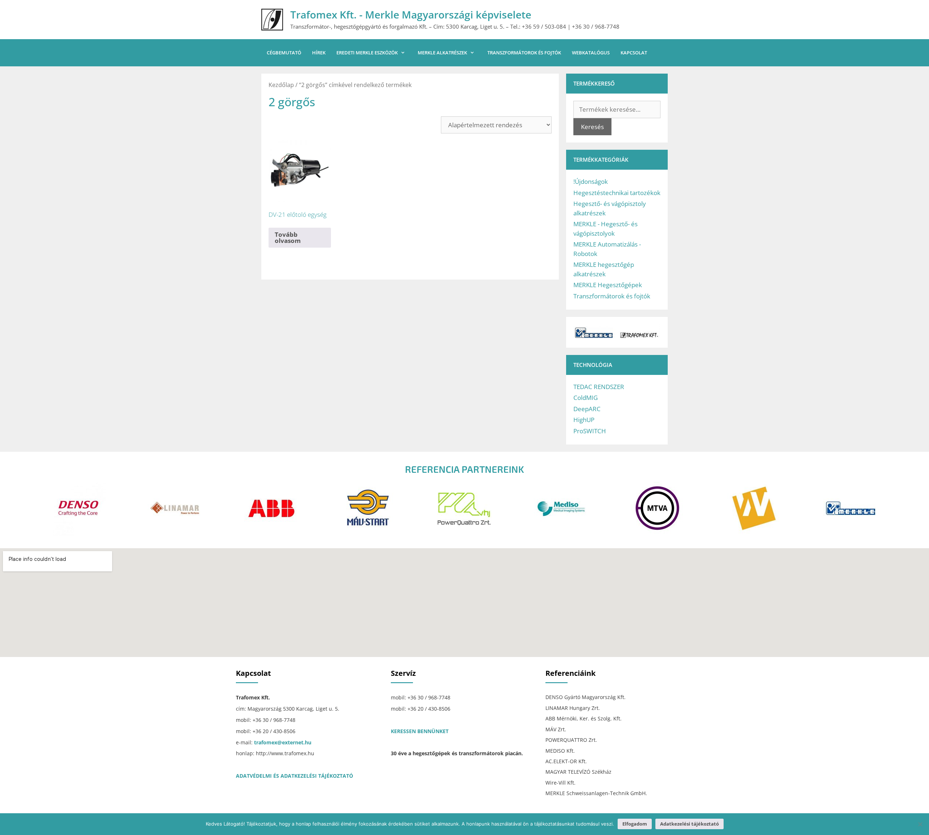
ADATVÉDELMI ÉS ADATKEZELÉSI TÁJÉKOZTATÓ (294, 775)
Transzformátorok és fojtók (524, 52)
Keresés (592, 127)
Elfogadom (634, 823)
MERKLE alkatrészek (442, 52)
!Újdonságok (590, 181)
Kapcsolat (634, 52)
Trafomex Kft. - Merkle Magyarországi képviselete (410, 14)
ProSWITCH (589, 431)
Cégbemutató (284, 52)
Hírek (319, 52)
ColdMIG (585, 397)
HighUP (583, 420)
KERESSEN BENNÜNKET (420, 731)
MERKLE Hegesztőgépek (607, 285)
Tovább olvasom (288, 237)
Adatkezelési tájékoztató (689, 823)
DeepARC (587, 409)
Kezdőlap (281, 85)
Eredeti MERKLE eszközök (367, 52)
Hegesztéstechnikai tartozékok (616, 193)
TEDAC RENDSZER (598, 387)
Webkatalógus (591, 52)
